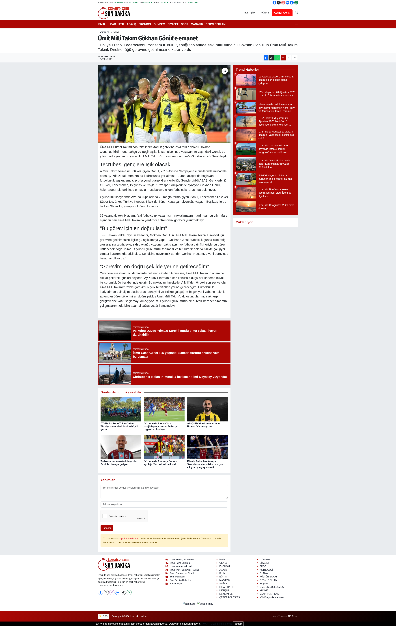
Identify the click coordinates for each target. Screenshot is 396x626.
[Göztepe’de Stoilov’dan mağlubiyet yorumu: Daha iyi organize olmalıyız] (164, 409)
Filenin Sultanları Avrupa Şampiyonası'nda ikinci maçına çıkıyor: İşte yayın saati (205, 464)
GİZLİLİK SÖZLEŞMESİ (272, 587)
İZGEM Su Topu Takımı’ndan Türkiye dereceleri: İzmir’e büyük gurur (120, 426)
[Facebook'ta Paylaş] (266, 57)
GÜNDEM (159, 24)
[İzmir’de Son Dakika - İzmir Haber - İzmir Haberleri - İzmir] (114, 12)
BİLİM (222, 573)
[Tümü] (294, 222)
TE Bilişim (293, 616)
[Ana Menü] (296, 24)
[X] (106, 592)
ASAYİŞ (131, 24)
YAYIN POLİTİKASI (270, 594)
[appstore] (189, 603)
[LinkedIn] (117, 592)
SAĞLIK (223, 583)
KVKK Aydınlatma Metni (272, 597)
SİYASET (173, 24)
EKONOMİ (145, 24)
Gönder (107, 528)
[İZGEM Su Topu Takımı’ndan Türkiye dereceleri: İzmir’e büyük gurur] (121, 409)
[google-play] (205, 603)
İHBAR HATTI (116, 24)
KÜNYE (264, 12)
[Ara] (296, 13)
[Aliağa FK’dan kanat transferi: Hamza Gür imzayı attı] (207, 409)
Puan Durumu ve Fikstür (182, 573)
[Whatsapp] (129, 592)
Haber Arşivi (176, 583)
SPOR (184, 24)
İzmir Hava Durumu (180, 563)
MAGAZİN (197, 24)
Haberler (103, 32)
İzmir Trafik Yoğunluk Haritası (185, 570)
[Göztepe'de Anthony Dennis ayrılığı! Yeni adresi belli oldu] (164, 446)
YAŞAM (264, 583)
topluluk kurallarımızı (130, 538)
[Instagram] (111, 592)
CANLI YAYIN (282, 12)
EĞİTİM (223, 576)
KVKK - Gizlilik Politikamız (216, 623)
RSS (105, 616)
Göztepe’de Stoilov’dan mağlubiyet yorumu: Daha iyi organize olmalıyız (160, 426)
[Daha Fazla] (283, 57)
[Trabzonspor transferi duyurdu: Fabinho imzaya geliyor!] (121, 446)
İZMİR (101, 24)
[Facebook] (100, 592)
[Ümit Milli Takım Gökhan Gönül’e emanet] (164, 104)
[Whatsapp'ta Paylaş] (277, 57)
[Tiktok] (123, 592)
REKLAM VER (226, 594)
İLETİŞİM (249, 12)
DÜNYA (264, 573)
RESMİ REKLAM (216, 24)
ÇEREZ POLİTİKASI (229, 597)
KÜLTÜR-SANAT (268, 576)
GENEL (223, 563)
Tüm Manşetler (177, 576)
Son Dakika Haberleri (180, 580)
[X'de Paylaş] (271, 57)
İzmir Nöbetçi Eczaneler (182, 559)
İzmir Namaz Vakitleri (181, 566)
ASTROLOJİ (266, 570)
